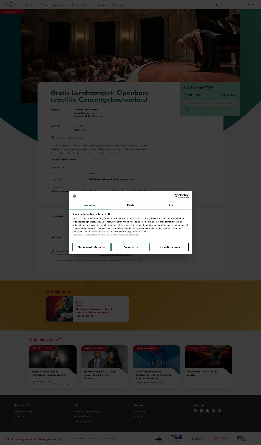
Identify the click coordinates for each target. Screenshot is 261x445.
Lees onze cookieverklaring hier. (88, 235)
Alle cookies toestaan (169, 247)
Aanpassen (129, 247)
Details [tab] (130, 205)
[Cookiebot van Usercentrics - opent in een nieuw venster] (177, 196)
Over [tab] (171, 205)
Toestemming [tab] (89, 205)
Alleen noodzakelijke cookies (91, 247)
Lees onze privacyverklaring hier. (122, 235)
